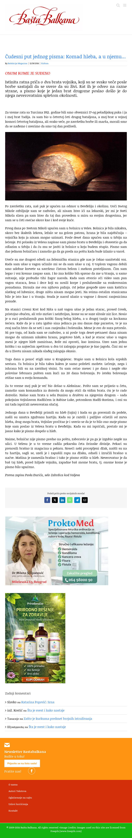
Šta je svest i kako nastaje (45, 710)
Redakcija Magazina (17, 63)
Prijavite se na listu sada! (22, 763)
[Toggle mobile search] (118, 5)
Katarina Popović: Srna (37, 702)
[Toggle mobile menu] (125, 5)
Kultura (44, 63)
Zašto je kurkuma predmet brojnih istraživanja (58, 718)
